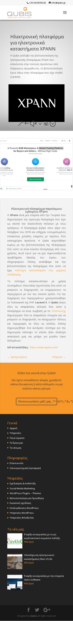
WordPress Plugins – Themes (25, 493)
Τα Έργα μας (16, 442)
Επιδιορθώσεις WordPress (24, 508)
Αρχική (13, 428)
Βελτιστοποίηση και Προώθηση (27, 498)
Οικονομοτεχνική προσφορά (25, 468)
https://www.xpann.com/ (44, 347)
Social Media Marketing (22, 488)
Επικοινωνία (16, 463)
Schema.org (58, 311)
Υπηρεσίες (15, 433)
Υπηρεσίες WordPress (22, 512)
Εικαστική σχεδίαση (20, 503)
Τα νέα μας (15, 447)
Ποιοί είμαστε (17, 438)
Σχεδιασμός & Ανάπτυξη (23, 483)
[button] (68, 164)
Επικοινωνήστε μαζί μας (34, 401)
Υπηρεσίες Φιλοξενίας (22, 517)
